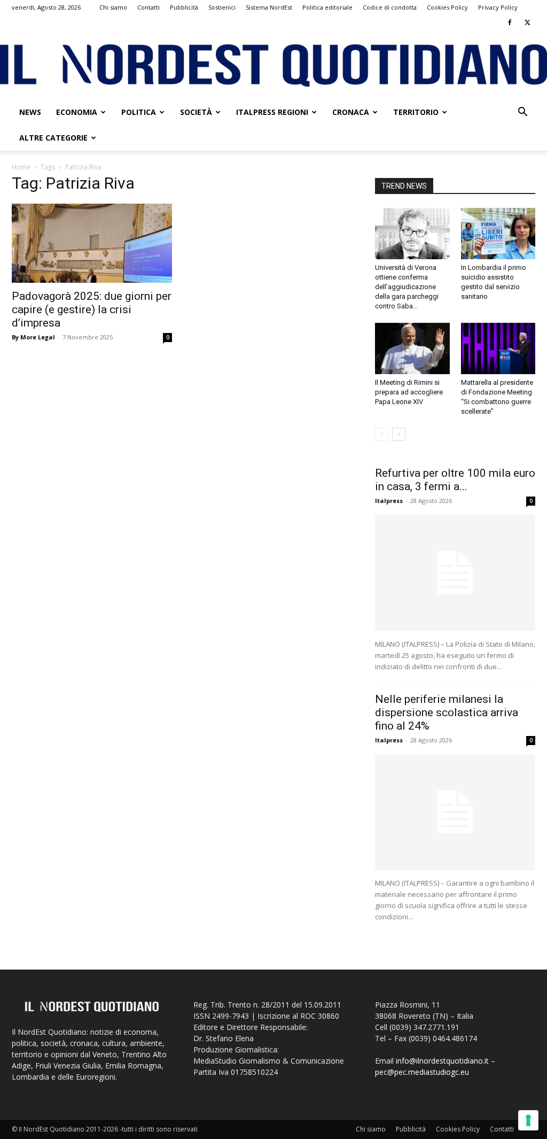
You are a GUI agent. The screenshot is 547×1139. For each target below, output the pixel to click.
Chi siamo (113, 7)
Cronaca (350, 112)
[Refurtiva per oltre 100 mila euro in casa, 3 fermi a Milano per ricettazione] (455, 573)
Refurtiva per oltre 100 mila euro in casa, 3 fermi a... (455, 480)
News (30, 112)
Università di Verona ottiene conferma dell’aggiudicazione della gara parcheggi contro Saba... (407, 287)
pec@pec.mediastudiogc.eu (422, 1072)
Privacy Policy (498, 7)
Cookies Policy (447, 7)
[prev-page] (381, 434)
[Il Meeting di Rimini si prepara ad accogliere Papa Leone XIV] (412, 348)
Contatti (148, 7)
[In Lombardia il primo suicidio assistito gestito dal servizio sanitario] (498, 233)
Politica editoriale (327, 7)
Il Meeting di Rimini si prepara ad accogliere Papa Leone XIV (409, 392)
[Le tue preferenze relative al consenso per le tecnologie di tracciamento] (528, 1120)
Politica (138, 112)
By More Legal (33, 337)
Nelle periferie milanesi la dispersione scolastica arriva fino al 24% (446, 712)
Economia (76, 112)
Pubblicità (184, 7)
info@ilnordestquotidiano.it (442, 1061)
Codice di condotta (390, 7)
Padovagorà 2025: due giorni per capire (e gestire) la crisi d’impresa (91, 309)
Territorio (416, 112)
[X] (527, 22)
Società (196, 112)
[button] (522, 113)
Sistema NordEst (269, 7)
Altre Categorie (53, 138)
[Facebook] (510, 22)
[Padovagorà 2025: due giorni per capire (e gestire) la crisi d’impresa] (92, 243)
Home (21, 167)
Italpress (389, 501)
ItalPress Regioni (272, 112)
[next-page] (398, 434)
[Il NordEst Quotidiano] (273, 65)
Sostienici (222, 7)
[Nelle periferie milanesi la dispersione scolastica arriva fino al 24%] (455, 812)
